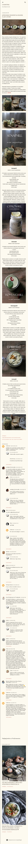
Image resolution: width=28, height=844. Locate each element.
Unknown (8, 445)
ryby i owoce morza (15, 439)
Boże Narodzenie (8, 437)
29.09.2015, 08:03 (12, 510)
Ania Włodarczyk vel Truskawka (13, 597)
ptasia (7, 620)
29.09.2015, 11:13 (23, 489)
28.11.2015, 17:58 (12, 648)
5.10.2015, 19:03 (14, 627)
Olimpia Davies (9, 584)
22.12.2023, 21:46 (19, 458)
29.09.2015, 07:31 (19, 467)
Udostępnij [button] (4, 435)
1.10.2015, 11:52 (23, 597)
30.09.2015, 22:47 (14, 452)
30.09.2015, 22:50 (14, 514)
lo (10, 452)
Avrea (11, 477)
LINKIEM (9, 92)
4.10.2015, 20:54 (12, 638)
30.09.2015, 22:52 (14, 570)
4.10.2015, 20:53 (12, 620)
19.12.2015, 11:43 (13, 692)
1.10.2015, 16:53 (14, 606)
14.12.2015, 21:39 (18, 529)
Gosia (7, 648)
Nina (7, 510)
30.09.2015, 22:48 (14, 498)
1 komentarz (9, 831)
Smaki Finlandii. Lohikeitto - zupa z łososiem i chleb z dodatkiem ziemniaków (12, 827)
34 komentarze (10, 786)
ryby (10, 439)
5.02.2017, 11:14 (13, 702)
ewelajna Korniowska (10, 467)
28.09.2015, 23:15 (14, 445)
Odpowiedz (8, 464)
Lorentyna (5, 4)
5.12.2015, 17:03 (14, 682)
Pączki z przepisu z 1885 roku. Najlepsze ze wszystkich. (12, 783)
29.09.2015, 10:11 (12, 565)
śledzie (20, 439)
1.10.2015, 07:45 (15, 523)
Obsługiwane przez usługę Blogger (15, 839)
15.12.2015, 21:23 (14, 536)
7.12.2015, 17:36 (15, 670)
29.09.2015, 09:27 (13, 551)
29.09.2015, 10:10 (16, 477)
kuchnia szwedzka (5, 439)
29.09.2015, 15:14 (16, 584)
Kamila (7, 551)
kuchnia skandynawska (15, 437)
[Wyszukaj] (25, 2)
